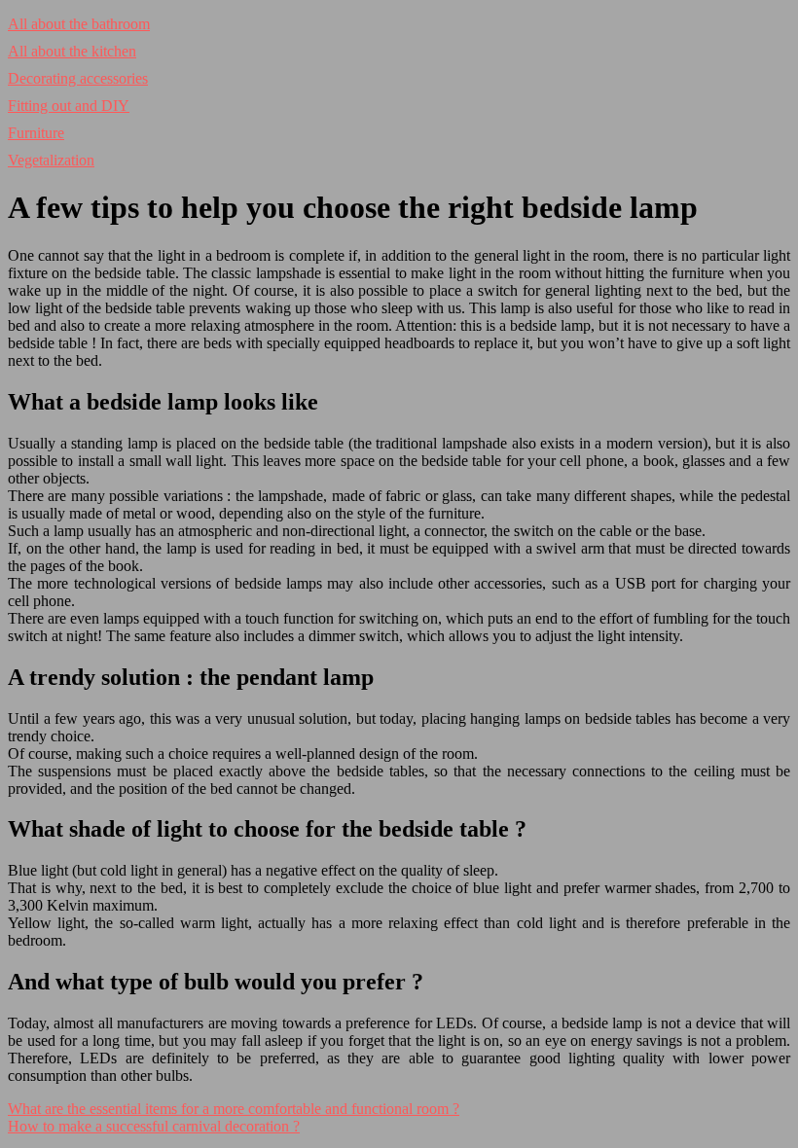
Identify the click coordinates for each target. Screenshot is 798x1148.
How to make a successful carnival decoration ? (154, 1126)
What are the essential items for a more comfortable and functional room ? (233, 1108)
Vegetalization (51, 160)
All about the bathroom (79, 24)
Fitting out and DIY (68, 105)
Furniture (36, 133)
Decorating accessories (78, 78)
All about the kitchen (72, 51)
